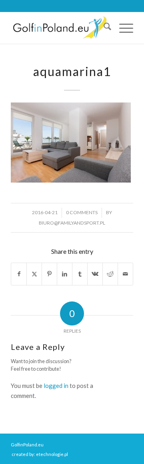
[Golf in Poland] (60, 28)
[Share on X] (34, 274)
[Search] (103, 28)
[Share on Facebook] (18, 274)
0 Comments (82, 212)
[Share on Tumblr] (79, 274)
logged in (56, 385)
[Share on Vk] (95, 274)
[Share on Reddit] (110, 274)
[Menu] (122, 28)
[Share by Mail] (125, 274)
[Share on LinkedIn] (64, 274)
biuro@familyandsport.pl (72, 223)
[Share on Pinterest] (49, 274)
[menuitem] (103, 28)
